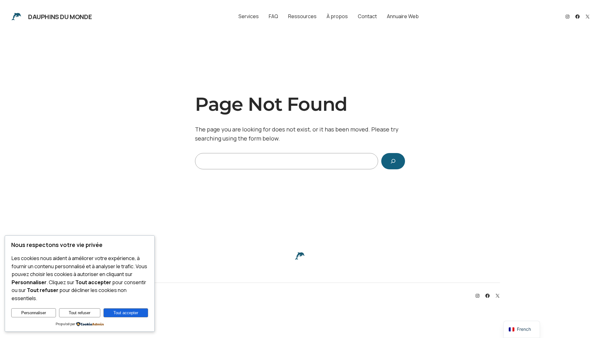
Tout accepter (125, 312)
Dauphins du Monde (60, 17)
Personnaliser (33, 312)
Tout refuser (79, 312)
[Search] (393, 161)
